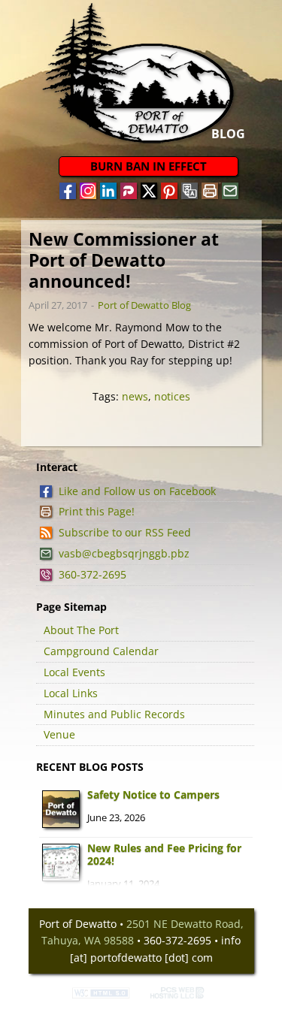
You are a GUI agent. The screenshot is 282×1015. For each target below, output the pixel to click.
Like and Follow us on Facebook (137, 491)
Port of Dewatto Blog (144, 305)
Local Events (74, 672)
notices (172, 396)
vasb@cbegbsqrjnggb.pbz (124, 553)
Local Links (71, 693)
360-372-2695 (92, 574)
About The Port (81, 630)
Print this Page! (97, 511)
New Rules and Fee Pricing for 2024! (164, 854)
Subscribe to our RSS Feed (125, 532)
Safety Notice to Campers (153, 794)
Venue (59, 734)
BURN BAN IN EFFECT (148, 166)
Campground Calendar (101, 651)
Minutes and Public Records (114, 714)
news (135, 396)
